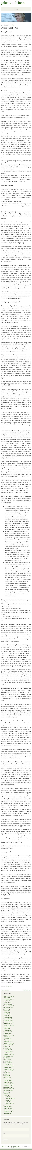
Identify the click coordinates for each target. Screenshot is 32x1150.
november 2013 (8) (8, 1111)
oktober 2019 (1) (8, 1023)
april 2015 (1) (7, 1077)
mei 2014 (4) (7, 1095)
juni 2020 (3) (7, 1010)
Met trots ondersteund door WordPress (11, 1146)
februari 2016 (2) (8, 1062)
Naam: (4, 1127)
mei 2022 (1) (7, 997)
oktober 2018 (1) (8, 1033)
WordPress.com (17, 1147)
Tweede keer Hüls (10, 1103)
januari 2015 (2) (8, 1082)
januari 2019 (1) (8, 1032)
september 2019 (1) (9, 1025)
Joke (12, 25)
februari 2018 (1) (8, 1040)
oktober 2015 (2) (8, 1067)
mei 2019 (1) (7, 1028)
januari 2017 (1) (8, 1049)
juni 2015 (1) (7, 1074)
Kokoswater (8, 1100)
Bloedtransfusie (5, 990)
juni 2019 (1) (7, 1027)
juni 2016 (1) (7, 1058)
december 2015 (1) (8, 1064)
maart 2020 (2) (7, 1015)
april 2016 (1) (7, 1059)
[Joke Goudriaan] (16, 21)
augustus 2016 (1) (8, 1056)
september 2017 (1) (9, 1043)
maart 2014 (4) (7, 1105)
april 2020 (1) (7, 1014)
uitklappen (5, 996)
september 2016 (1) (9, 1054)
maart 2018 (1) (7, 1038)
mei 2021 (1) (7, 1001)
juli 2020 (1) (7, 1009)
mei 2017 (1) (7, 1046)
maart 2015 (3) (7, 1079)
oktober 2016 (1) (8, 1053)
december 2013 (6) (8, 1110)
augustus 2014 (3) (8, 1090)
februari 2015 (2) (8, 1080)
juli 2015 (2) (7, 1072)
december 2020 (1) (8, 1004)
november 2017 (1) (8, 1041)
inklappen (11, 996)
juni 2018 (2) (7, 1036)
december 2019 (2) (8, 1020)
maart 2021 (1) (7, 1002)
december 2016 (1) (8, 1051)
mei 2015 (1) (7, 1075)
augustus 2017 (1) (8, 1045)
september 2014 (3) (9, 1088)
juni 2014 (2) (7, 1093)
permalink (10, 986)
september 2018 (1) (9, 1035)
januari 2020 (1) (8, 1019)
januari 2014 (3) (8, 1108)
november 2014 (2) (8, 1085)
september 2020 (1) (9, 1006)
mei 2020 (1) (7, 1012)
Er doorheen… (27, 990)
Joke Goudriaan (13, 3)
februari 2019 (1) (8, 1030)
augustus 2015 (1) (8, 1071)
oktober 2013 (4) (8, 1113)
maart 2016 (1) (7, 1061)
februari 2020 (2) (8, 1017)
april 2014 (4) (7, 1097)
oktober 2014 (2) (8, 1087)
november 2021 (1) (8, 999)
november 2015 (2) (8, 1066)
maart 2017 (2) (7, 1048)
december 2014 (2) (8, 1084)
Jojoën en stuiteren (10, 1098)
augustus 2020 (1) (8, 1007)
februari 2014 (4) (8, 1106)
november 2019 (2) (8, 1022)
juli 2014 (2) (7, 1092)
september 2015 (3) (9, 1069)
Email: (4, 1133)
